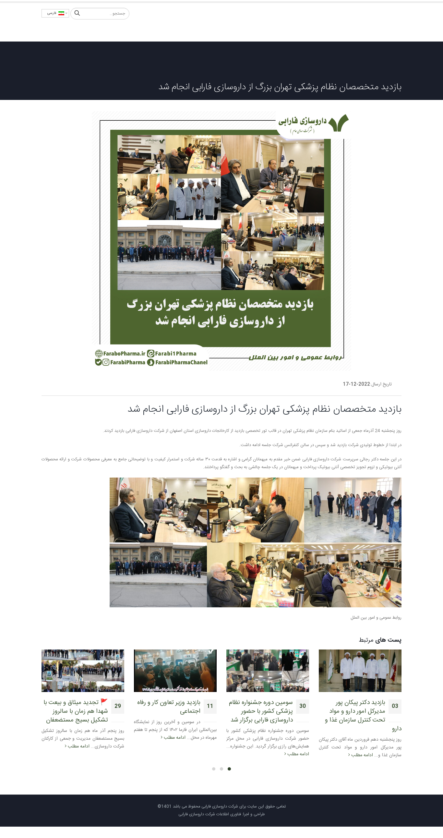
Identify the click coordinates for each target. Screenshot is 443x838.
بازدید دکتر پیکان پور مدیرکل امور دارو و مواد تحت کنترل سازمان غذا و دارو (363, 716)
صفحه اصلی (274, 30)
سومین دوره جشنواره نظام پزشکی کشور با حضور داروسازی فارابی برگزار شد (261, 711)
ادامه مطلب (361, 755)
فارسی (52, 13)
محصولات (222, 30)
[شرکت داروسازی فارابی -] (372, 22)
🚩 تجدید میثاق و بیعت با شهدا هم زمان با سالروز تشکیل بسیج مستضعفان (75, 711)
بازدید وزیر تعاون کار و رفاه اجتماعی (168, 707)
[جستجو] (77, 13)
